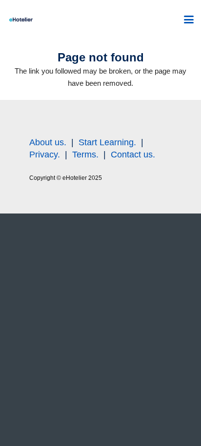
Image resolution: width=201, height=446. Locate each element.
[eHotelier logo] (21, 19)
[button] (189, 19)
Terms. (85, 154)
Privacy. (44, 154)
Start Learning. (106, 142)
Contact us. (133, 154)
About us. (47, 142)
